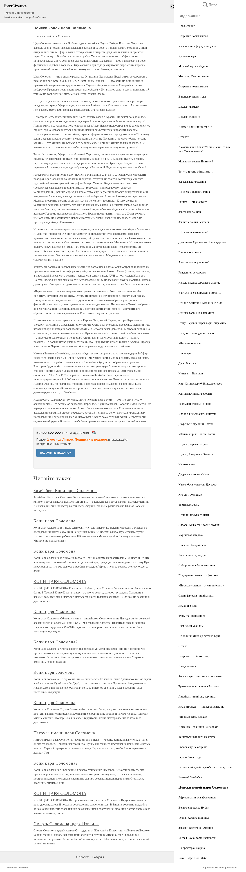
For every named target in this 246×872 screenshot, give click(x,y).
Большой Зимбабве (190, 777)
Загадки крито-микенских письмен (200, 676)
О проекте (83, 857)
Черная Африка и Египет (193, 817)
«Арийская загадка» (190, 535)
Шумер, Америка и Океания (195, 454)
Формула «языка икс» (191, 615)
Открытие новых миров (193, 36)
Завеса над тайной (189, 212)
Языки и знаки (187, 605)
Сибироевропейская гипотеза (196, 565)
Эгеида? (183, 137)
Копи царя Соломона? (55, 642)
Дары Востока (187, 363)
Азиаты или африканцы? (193, 262)
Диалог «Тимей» (188, 106)
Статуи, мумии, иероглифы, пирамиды (202, 323)
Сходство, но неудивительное (196, 333)
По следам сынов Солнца (194, 191)
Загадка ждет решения (192, 181)
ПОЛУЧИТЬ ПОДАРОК (55, 452)
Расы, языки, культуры (192, 555)
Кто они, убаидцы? (190, 494)
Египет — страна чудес (192, 202)
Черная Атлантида (189, 757)
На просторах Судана (191, 848)
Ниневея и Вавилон (190, 373)
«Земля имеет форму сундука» (197, 46)
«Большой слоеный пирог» (195, 403)
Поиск (209, 4)
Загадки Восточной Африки (195, 827)
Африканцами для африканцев (197, 797)
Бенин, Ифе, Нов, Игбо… (194, 858)
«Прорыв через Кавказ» (193, 716)
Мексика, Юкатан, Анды (193, 76)
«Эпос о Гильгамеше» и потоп (197, 414)
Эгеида (182, 646)
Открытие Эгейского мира (194, 656)
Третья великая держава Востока (198, 686)
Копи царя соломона (53, 672)
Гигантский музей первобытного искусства (205, 767)
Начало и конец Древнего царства (199, 282)
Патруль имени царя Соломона (64, 733)
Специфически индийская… (196, 595)
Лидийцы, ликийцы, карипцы (197, 696)
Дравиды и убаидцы (190, 626)
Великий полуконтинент (193, 514)
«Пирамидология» (189, 343)
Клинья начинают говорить (195, 393)
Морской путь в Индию (193, 66)
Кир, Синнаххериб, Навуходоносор (200, 383)
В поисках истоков (190, 252)
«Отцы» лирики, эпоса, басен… (198, 434)
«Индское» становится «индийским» (201, 585)
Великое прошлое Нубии (193, 807)
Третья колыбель (188, 504)
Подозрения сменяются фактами (198, 575)
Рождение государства (192, 272)
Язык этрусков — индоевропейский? (201, 706)
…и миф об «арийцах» (192, 545)
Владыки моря (187, 666)
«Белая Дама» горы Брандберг (197, 838)
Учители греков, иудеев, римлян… (199, 292)
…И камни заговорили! (193, 232)
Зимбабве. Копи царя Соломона (65, 490)
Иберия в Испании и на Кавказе (198, 726)
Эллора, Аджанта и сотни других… (200, 525)
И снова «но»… (188, 464)
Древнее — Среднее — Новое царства (202, 242)
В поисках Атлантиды (192, 96)
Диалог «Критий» (189, 116)
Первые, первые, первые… (195, 444)
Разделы (98, 857)
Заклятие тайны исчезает (193, 222)
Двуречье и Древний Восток (195, 424)
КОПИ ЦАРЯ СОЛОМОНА (59, 581)
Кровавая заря (187, 56)
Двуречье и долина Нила (193, 474)
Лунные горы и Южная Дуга (196, 313)
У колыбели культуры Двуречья (197, 484)
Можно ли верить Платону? (195, 161)
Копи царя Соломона (54, 521)
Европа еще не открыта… (194, 747)
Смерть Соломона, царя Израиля (66, 823)
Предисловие (186, 26)
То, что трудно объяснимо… (195, 171)
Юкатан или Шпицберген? (195, 127)
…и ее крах (185, 353)
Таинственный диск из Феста (196, 737)
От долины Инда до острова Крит (199, 636)
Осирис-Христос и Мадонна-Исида (200, 302)
